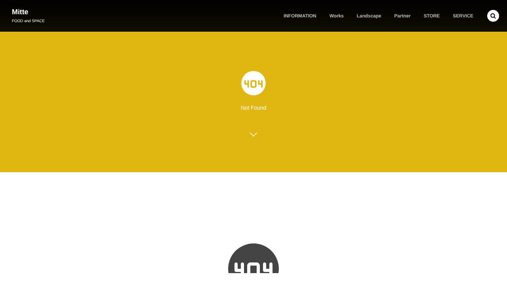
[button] (493, 16)
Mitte (20, 11)
